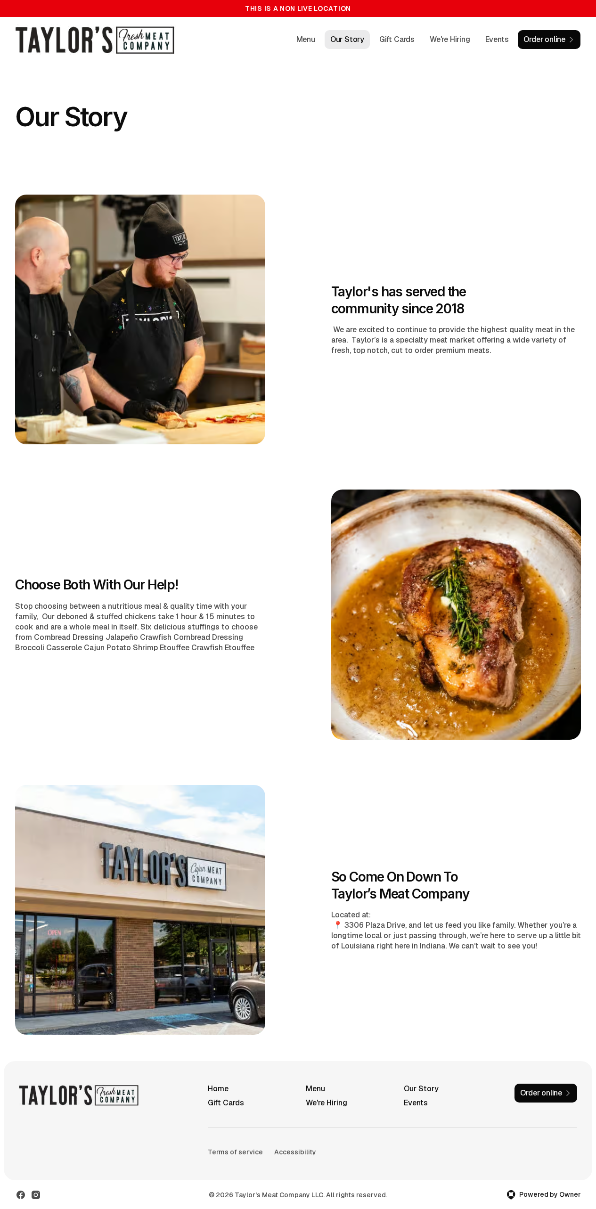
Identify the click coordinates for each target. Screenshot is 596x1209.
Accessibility (295, 1152)
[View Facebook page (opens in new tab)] (20, 1195)
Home (218, 1089)
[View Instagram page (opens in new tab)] (35, 1195)
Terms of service (235, 1152)
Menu (305, 39)
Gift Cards (397, 39)
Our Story (347, 39)
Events (497, 39)
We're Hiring (450, 39)
